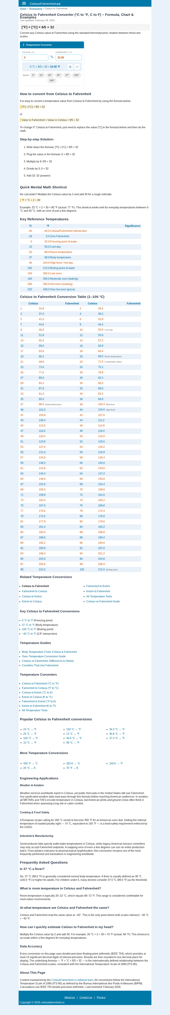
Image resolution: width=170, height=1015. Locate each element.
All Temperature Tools (99, 596)
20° (50, 75)
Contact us (86, 997)
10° (41, 75)
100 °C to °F (29, 629)
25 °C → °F (30, 733)
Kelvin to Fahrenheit (98, 591)
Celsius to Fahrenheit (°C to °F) (40, 683)
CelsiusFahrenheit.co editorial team (72, 980)
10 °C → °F (30, 742)
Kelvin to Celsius (32, 601)
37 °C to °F (28, 624)
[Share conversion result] (70, 67)
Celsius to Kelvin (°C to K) (37, 692)
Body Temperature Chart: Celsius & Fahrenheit (49, 651)
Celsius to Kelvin (32, 596)
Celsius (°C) (28, 52)
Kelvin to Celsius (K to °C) (37, 697)
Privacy (101, 997)
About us (69, 997)
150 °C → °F (73, 729)
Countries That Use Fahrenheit (40, 665)
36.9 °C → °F (117, 733)
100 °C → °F (30, 738)
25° (58, 75)
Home (23, 8)
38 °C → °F (73, 742)
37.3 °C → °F (117, 738)
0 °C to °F (27, 620)
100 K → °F (116, 763)
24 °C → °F (30, 729)
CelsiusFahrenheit (45, 3)
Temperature (35, 8)
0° (33, 75)
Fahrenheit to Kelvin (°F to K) (39, 701)
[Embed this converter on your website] (77, 67)
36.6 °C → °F (74, 738)
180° (51, 80)
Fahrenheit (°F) (64, 52)
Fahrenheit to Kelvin (98, 586)
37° (67, 75)
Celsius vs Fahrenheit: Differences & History (48, 660)
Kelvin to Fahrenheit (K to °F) (39, 705)
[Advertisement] (118, 64)
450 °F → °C (30, 763)
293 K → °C (73, 763)
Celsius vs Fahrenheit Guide (103, 601)
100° (76, 75)
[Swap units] (52, 56)
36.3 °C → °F (117, 729)
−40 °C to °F (29, 633)
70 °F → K (72, 768)
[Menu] (24, 3)
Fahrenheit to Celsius (34, 591)
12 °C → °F (73, 733)
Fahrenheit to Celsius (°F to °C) (40, 688)
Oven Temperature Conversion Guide (44, 656)
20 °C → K (29, 768)
